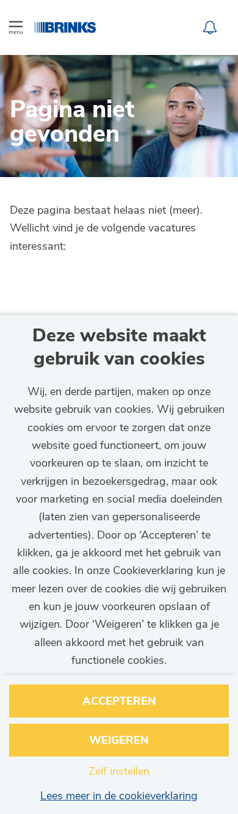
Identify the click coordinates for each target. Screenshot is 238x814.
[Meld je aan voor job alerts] (210, 27)
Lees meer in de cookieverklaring (119, 795)
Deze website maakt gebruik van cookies (119, 347)
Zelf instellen (119, 771)
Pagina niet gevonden (72, 124)
